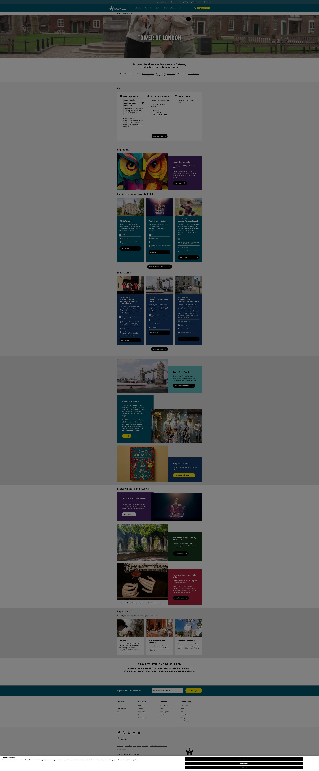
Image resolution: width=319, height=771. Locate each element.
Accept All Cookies (244, 759)
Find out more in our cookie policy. (127, 760)
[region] (159, 763)
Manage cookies (244, 763)
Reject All (244, 767)
